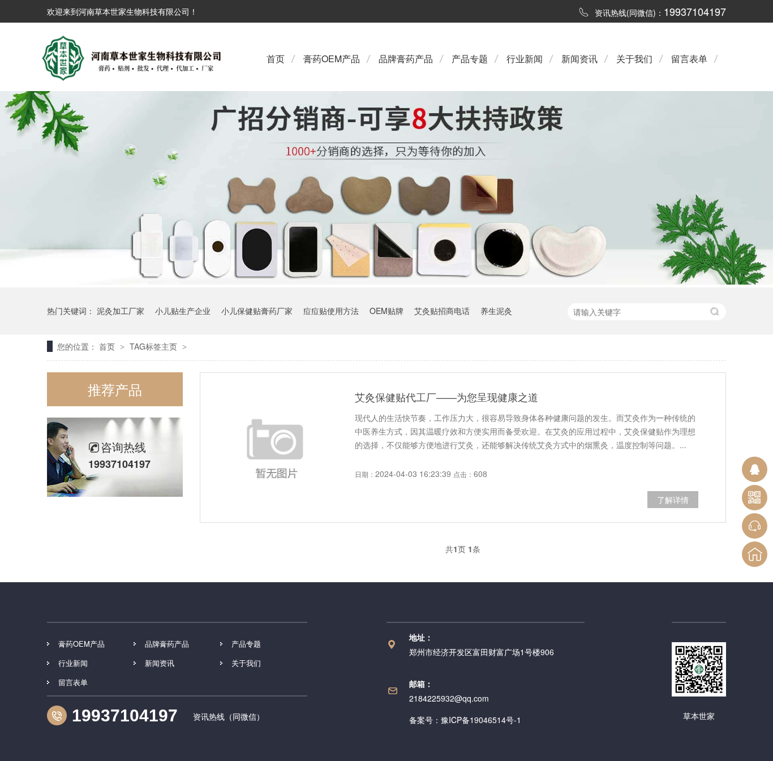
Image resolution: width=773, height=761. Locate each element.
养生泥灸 (496, 310)
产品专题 (470, 58)
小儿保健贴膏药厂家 (257, 310)
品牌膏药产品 (406, 58)
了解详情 (673, 499)
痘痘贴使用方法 (331, 310)
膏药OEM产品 (331, 58)
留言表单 (689, 58)
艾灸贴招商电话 (442, 310)
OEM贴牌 (386, 310)
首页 (276, 58)
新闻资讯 (579, 58)
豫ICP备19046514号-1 (481, 719)
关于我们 (634, 58)
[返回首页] (754, 554)
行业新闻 (524, 58)
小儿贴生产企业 (183, 310)
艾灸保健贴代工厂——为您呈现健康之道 (446, 396)
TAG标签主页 (153, 346)
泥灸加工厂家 (120, 310)
